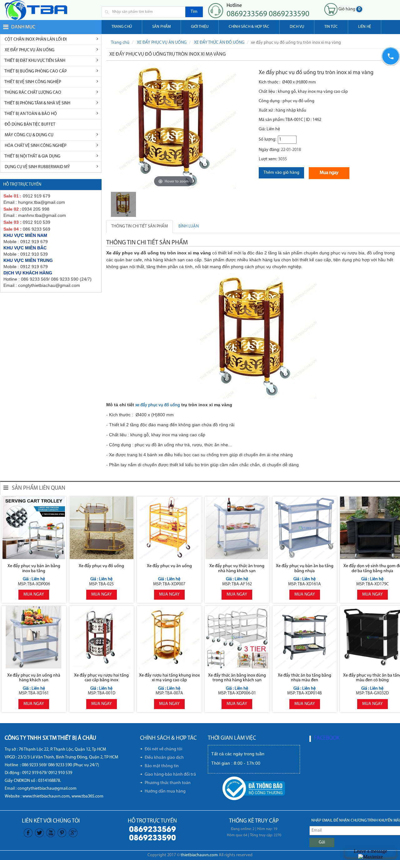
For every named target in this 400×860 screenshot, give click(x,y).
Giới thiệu (199, 27)
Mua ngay (329, 173)
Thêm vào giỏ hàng (281, 172)
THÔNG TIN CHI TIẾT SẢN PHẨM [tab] (139, 226)
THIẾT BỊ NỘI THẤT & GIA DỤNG (32, 156)
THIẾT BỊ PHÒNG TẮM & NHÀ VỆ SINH (37, 103)
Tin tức (331, 27)
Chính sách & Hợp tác (249, 27)
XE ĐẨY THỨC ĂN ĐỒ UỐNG (219, 42)
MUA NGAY (33, 594)
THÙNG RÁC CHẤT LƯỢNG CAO (32, 92)
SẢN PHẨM (161, 27)
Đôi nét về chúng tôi (163, 749)
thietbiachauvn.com (199, 855)
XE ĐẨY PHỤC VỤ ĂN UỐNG (29, 50)
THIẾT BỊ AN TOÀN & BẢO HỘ (30, 114)
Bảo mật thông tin (162, 766)
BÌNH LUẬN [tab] (188, 226)
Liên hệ (364, 27)
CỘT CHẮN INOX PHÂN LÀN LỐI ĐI (35, 39)
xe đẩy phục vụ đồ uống (157, 405)
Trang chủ (122, 27)
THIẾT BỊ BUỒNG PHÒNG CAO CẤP (35, 71)
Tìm (194, 11)
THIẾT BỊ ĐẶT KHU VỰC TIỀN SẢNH (34, 60)
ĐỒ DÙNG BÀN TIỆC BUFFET (29, 124)
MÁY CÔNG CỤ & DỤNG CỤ (28, 135)
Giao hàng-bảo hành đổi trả (170, 774)
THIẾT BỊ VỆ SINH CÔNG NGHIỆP (32, 82)
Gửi (322, 842)
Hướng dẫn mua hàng (165, 791)
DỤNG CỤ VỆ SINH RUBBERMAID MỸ (37, 167)
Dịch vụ (297, 27)
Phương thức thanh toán (168, 783)
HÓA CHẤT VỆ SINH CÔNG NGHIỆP (35, 145)
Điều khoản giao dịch (164, 757)
